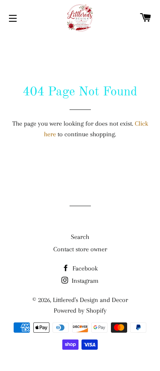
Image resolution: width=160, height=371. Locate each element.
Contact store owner (80, 249)
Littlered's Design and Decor (90, 300)
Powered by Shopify (80, 310)
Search (80, 237)
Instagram (84, 281)
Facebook (84, 268)
